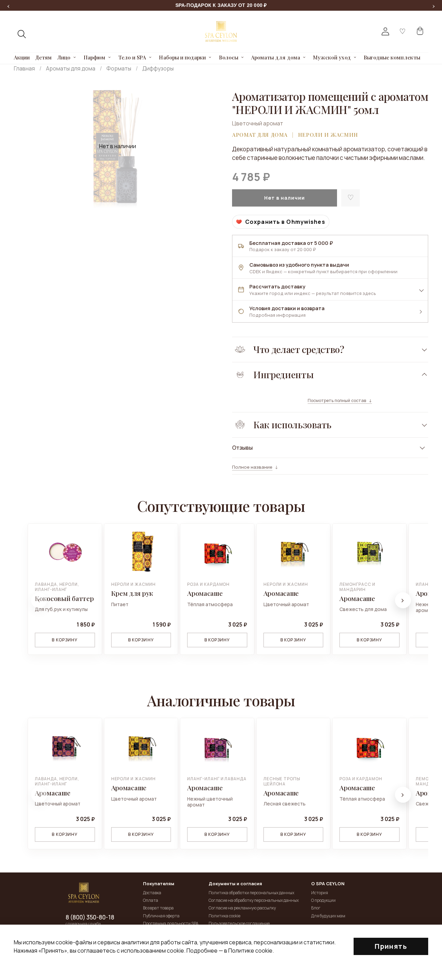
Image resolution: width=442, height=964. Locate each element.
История (319, 892)
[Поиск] (22, 34)
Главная (24, 68)
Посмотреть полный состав (337, 400)
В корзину (65, 640)
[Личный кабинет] (385, 31)
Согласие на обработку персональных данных (254, 900)
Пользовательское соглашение (239, 923)
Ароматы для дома (275, 57)
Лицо (63, 57)
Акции (22, 57)
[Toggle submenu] (75, 57)
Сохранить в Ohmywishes (285, 222)
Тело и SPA (132, 57)
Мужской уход (331, 57)
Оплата (150, 900)
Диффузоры (158, 68)
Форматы (118, 68)
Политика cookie (224, 915)
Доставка (152, 892)
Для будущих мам (328, 915)
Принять (391, 946)
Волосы (228, 57)
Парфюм (94, 57)
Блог (315, 907)
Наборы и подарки (182, 57)
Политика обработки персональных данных (251, 892)
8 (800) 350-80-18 (90, 917)
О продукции (323, 900)
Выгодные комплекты (392, 57)
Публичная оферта (161, 915)
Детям (43, 57)
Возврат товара (158, 907)
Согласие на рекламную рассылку (242, 907)
